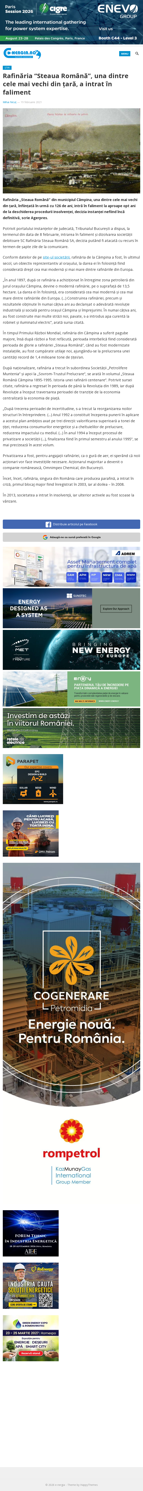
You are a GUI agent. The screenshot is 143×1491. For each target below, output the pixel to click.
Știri (7, 67)
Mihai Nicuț (9, 102)
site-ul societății (56, 257)
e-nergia (60, 1485)
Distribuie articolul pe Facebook (75, 524)
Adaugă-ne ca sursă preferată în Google (75, 537)
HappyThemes (89, 1485)
